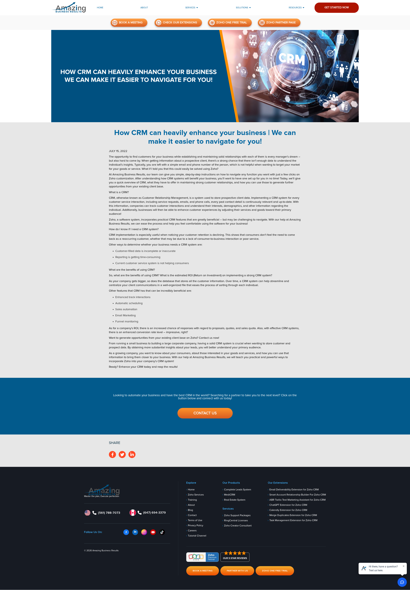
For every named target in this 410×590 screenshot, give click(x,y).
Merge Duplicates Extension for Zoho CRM (293, 515)
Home (100, 8)
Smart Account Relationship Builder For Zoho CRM (297, 494)
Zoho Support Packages (237, 515)
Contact (192, 515)
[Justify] (68, 7)
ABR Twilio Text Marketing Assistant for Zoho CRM (297, 500)
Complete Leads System (237, 489)
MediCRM (229, 494)
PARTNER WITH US (237, 571)
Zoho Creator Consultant (238, 525)
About (144, 8)
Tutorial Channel (197, 535)
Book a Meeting (131, 22)
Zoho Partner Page (281, 22)
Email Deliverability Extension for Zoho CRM (294, 489)
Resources (295, 8)
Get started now (336, 7)
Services (190, 8)
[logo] (101, 489)
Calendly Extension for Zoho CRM (288, 510)
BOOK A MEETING (203, 571)
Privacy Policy (195, 525)
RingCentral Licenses (236, 520)
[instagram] (122, 454)
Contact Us (205, 413)
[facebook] (112, 454)
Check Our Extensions (180, 22)
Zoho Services (196, 494)
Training (192, 500)
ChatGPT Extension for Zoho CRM (288, 505)
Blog (190, 510)
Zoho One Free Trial (231, 22)
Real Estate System (234, 500)
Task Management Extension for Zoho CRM (293, 520)
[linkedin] (131, 454)
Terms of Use (195, 520)
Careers (192, 530)
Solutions (242, 8)
